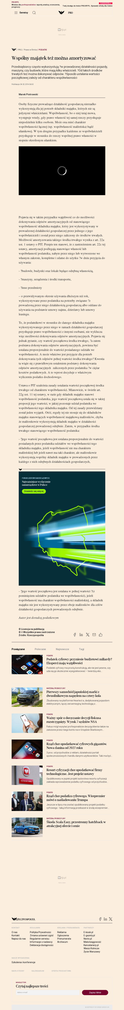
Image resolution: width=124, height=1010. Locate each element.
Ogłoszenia (63, 935)
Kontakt (16, 935)
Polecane (40, 649)
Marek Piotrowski (28, 94)
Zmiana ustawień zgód (41, 935)
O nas (14, 932)
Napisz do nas (19, 938)
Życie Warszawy (92, 951)
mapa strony (18, 971)
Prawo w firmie (30, 50)
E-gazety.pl (89, 935)
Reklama (61, 932)
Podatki (43, 50)
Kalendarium (38, 971)
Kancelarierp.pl (91, 945)
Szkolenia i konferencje (23, 962)
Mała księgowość (92, 942)
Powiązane (18, 649)
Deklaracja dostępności (41, 945)
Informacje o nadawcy (41, 942)
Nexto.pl (88, 938)
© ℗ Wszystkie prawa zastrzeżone (37, 632)
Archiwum (62, 942)
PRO (70, 12)
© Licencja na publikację (32, 629)
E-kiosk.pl (88, 932)
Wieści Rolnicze (91, 948)
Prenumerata (64, 938)
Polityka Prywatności (40, 932)
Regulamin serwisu (39, 938)
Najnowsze (62, 649)
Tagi (81, 649)
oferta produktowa (61, 971)
